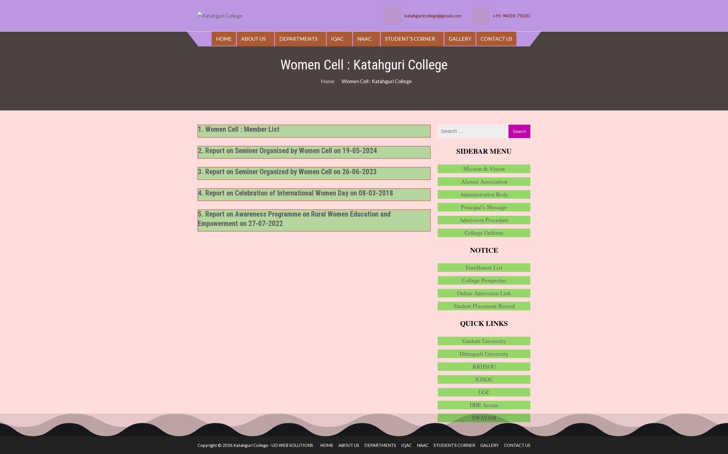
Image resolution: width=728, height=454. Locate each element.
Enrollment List (484, 267)
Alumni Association (484, 181)
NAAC (364, 39)
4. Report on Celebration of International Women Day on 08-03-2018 (295, 193)
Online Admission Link (484, 293)
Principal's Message (484, 207)
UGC (484, 392)
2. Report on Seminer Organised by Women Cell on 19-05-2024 (287, 151)
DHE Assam (484, 405)
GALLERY (460, 39)
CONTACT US (496, 39)
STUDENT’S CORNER (410, 39)
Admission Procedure (484, 220)
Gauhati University (484, 341)
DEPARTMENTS (298, 39)
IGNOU (484, 379)
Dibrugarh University (484, 354)
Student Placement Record (484, 306)
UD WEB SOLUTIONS (292, 445)
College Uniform (484, 233)
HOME (224, 39)
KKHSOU (484, 366)
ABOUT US (253, 39)
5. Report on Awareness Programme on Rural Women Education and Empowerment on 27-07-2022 (294, 219)
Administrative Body (484, 194)
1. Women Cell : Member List (239, 129)
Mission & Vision (484, 168)
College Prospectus (484, 280)
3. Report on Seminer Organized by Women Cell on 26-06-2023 (287, 172)
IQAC (337, 39)
